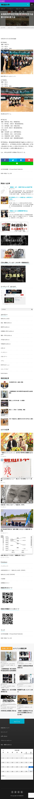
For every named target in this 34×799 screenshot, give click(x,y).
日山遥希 (7, 665)
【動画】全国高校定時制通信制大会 (25, 666)
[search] (32, 309)
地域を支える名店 (5, 318)
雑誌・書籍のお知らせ (6, 322)
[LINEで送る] (17, 163)
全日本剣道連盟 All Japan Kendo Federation (12, 169)
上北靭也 (4, 686)
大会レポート (19, 8)
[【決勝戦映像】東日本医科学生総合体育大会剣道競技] (4, 394)
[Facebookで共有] (5, 160)
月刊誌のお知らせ (5, 339)
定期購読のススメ (5, 583)
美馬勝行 (3, 687)
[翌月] (31, 750)
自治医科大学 (5, 663)
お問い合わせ (4, 736)
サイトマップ (4, 732)
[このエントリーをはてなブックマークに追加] (21, 160)
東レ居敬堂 (10, 708)
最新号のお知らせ (5, 327)
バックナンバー (4, 566)
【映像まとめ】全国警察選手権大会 (18, 211)
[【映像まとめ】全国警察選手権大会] (4, 213)
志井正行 (21, 686)
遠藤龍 (11, 665)
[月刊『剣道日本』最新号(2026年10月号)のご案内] (4, 422)
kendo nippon (4, 373)
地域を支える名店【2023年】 (8, 574)
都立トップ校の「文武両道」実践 (17, 409)
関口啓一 (7, 687)
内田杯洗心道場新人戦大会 (8, 710)
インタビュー (10, 8)
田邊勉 (13, 686)
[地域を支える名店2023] (14, 245)
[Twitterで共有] (13, 160)
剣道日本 (21, 795)
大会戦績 (3, 578)
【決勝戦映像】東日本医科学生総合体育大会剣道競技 (8, 669)
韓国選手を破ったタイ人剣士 (25, 690)
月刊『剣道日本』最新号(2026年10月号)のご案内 (21, 418)
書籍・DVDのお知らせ (6, 335)
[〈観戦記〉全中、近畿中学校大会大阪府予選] (4, 190)
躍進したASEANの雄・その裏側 (16, 400)
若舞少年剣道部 (10, 707)
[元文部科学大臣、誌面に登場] (4, 385)
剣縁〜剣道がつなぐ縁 (6, 173)
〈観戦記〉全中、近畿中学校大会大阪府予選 (20, 187)
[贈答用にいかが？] (13, 258)
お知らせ (3, 8)
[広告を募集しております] (13, 282)
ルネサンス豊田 (28, 663)
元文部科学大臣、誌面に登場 (16, 382)
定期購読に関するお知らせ (7, 331)
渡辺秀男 (9, 686)
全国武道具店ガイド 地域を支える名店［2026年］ (13, 570)
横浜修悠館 (21, 663)
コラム (2, 360)
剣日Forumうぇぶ (28, 8)
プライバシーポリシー (6, 740)
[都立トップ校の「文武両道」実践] (4, 412)
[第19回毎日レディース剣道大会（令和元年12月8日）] (4, 200)
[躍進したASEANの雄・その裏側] (4, 403)
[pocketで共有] (29, 160)
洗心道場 (4, 707)
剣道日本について (5, 727)
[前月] (3, 750)
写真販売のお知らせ (5, 344)
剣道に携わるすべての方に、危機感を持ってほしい (13, 555)
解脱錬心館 (27, 707)
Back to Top (17, 721)
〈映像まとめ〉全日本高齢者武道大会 (8, 690)
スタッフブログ (4, 369)
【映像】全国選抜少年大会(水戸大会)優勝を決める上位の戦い (25, 712)
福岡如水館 (21, 707)
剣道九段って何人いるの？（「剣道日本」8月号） (13, 504)
